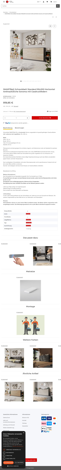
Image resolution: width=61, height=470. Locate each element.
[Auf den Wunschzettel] (54, 26)
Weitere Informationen (18, 446)
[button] (43, 1)
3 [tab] (24, 81)
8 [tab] (32, 81)
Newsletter (25, 426)
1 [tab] (20, 81)
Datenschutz (6, 417)
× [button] (23, 432)
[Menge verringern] (5, 117)
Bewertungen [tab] (19, 128)
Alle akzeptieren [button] (8, 462)
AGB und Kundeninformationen (9, 421)
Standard (28, 213)
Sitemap (24, 423)
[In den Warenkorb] (4, 22)
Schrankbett (28, 222)
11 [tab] (36, 81)
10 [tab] (35, 81)
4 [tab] (25, 81)
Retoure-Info (25, 417)
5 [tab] (27, 81)
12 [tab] (38, 81)
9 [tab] (33, 81)
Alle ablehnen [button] (19, 462)
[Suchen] (58, 6)
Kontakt (24, 420)
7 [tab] (30, 81)
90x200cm (28, 219)
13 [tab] (40, 81)
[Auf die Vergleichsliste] (50, 26)
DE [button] (38, 2)
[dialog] (13, 449)
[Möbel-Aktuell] (10, 2)
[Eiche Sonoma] (27, 217)
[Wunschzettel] (47, 1)
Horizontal (28, 225)
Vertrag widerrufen (30, 460)
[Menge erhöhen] (27, 117)
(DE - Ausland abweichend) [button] (20, 111)
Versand (16, 106)
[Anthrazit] (27, 211)
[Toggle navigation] (4, 1)
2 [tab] (22, 81)
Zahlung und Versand (9, 425)
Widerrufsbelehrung (8, 427)
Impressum (6, 430)
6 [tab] (28, 81)
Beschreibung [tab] (7, 128)
